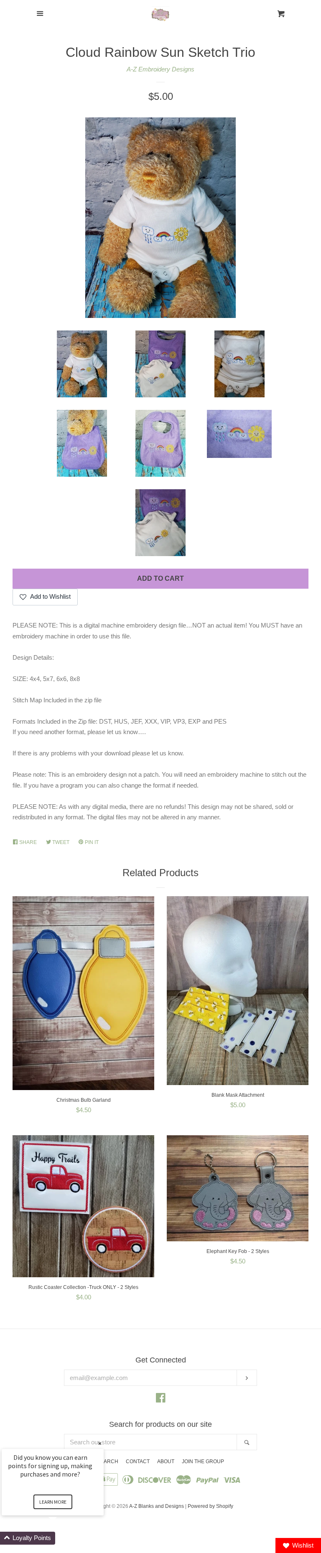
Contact (138, 1461)
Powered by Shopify (210, 1506)
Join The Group (203, 1461)
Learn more (52, 1502)
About (165, 1461)
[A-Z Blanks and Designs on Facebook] (160, 1399)
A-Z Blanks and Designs (156, 1506)
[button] (62, 1538)
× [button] (100, 1443)
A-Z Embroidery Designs (160, 69)
